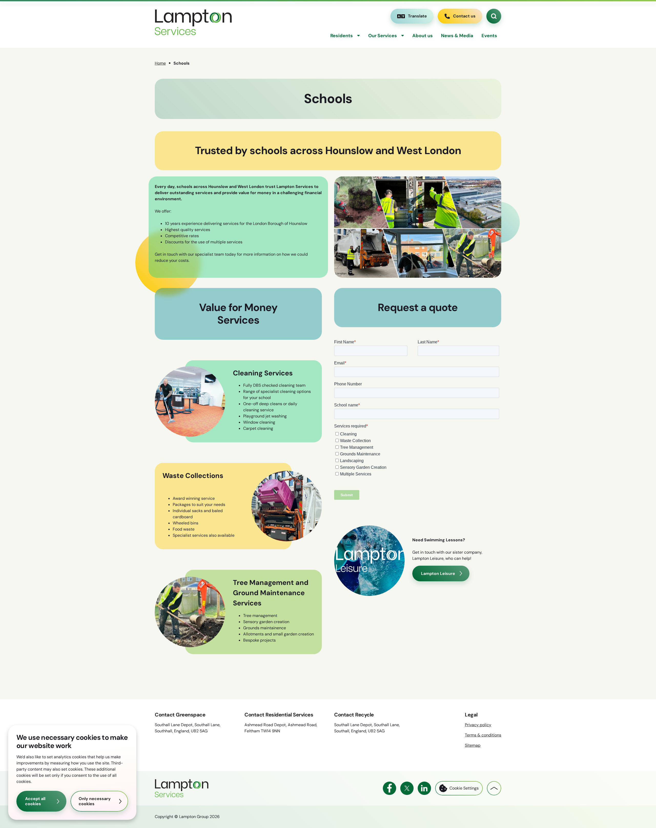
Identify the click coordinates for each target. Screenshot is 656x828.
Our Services (382, 36)
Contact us (464, 16)
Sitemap (472, 745)
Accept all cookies (35, 801)
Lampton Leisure (438, 573)
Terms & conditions (483, 735)
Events (489, 36)
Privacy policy (478, 724)
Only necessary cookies (95, 801)
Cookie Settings (464, 788)
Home (160, 63)
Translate (412, 17)
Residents (341, 36)
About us (422, 36)
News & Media (457, 36)
